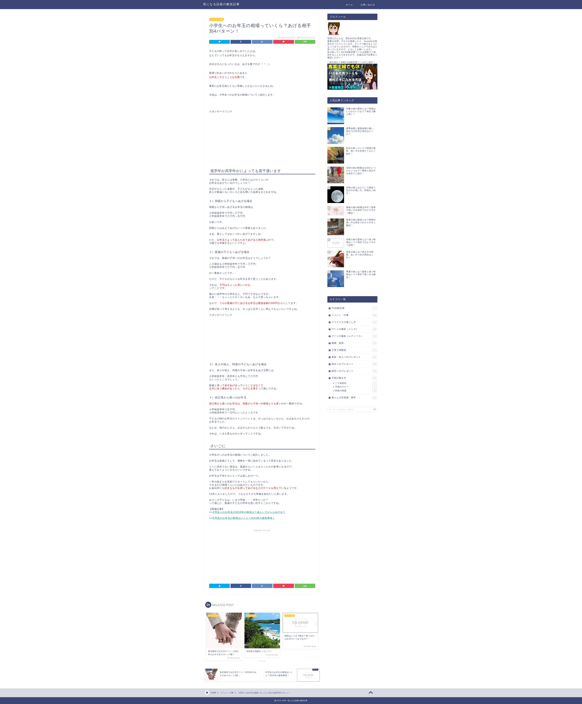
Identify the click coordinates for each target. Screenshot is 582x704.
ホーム (349, 4)
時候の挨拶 (355, 390)
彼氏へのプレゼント (354, 371)
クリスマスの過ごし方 (354, 322)
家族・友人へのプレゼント (354, 357)
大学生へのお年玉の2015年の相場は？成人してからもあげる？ (248, 512)
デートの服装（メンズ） (354, 329)
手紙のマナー (355, 387)
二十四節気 (355, 383)
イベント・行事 (216, 19)
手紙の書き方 (354, 378)
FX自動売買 (353, 308)
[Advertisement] (234, 134)
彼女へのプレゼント (354, 364)
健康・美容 (354, 343)
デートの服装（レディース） (354, 336)
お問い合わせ (368, 4)
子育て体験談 (354, 350)
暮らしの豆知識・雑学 (354, 397)
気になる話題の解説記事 (221, 4)
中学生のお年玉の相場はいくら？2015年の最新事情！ (243, 518)
